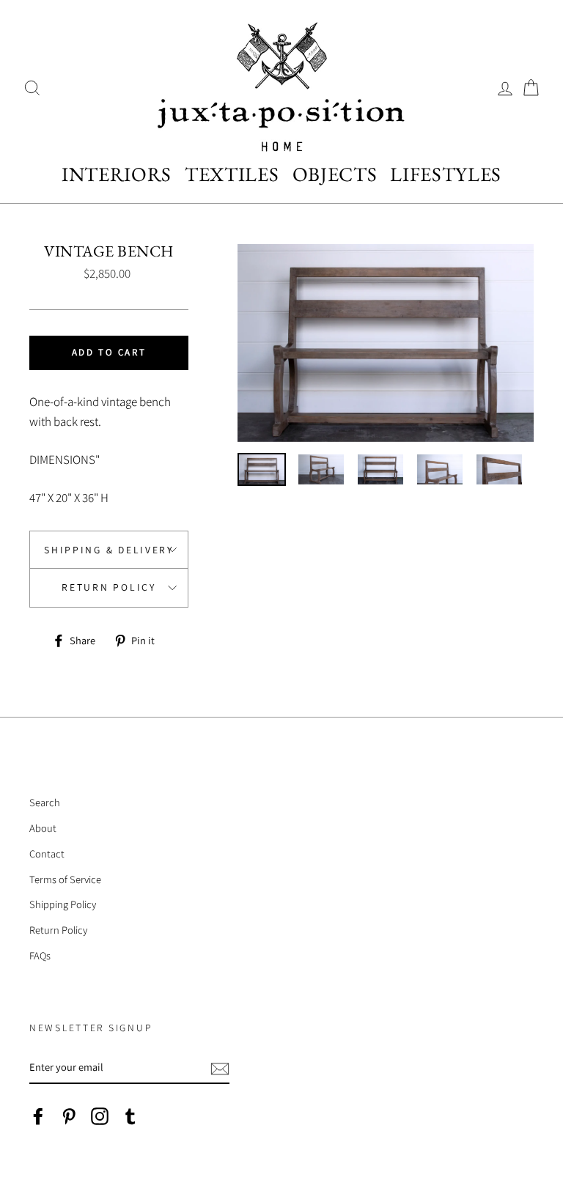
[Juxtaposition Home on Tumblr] (130, 1115)
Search (44, 802)
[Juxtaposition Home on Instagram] (99, 1115)
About (42, 828)
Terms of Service (65, 879)
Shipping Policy (62, 904)
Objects (335, 174)
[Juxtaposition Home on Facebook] (38, 1115)
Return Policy (108, 587)
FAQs (40, 955)
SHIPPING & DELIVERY (109, 549)
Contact (47, 853)
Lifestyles (445, 174)
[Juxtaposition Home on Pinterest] (69, 1115)
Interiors (117, 174)
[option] (386, 342)
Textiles (232, 174)
